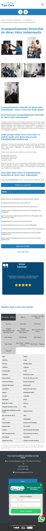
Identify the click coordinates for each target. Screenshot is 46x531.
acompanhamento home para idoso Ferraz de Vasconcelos (20, 206)
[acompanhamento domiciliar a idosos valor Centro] (11, 47)
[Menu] (43, 4)
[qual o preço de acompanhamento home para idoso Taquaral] (34, 70)
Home (23, 481)
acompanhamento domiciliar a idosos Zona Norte (17, 221)
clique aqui (23, 180)
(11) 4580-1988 (13, 180)
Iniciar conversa (26, 511)
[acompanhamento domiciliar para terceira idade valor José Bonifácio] (11, 70)
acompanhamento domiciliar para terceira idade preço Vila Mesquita (22, 229)
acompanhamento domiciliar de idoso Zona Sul (16, 203)
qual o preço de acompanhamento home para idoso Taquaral (20, 199)
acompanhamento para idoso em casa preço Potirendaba (19, 225)
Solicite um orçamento (23, 185)
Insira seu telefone (26, 496)
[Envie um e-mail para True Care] (25, 12)
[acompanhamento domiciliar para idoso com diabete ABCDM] (11, 92)
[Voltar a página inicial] (8, 4)
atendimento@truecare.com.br (24, 472)
